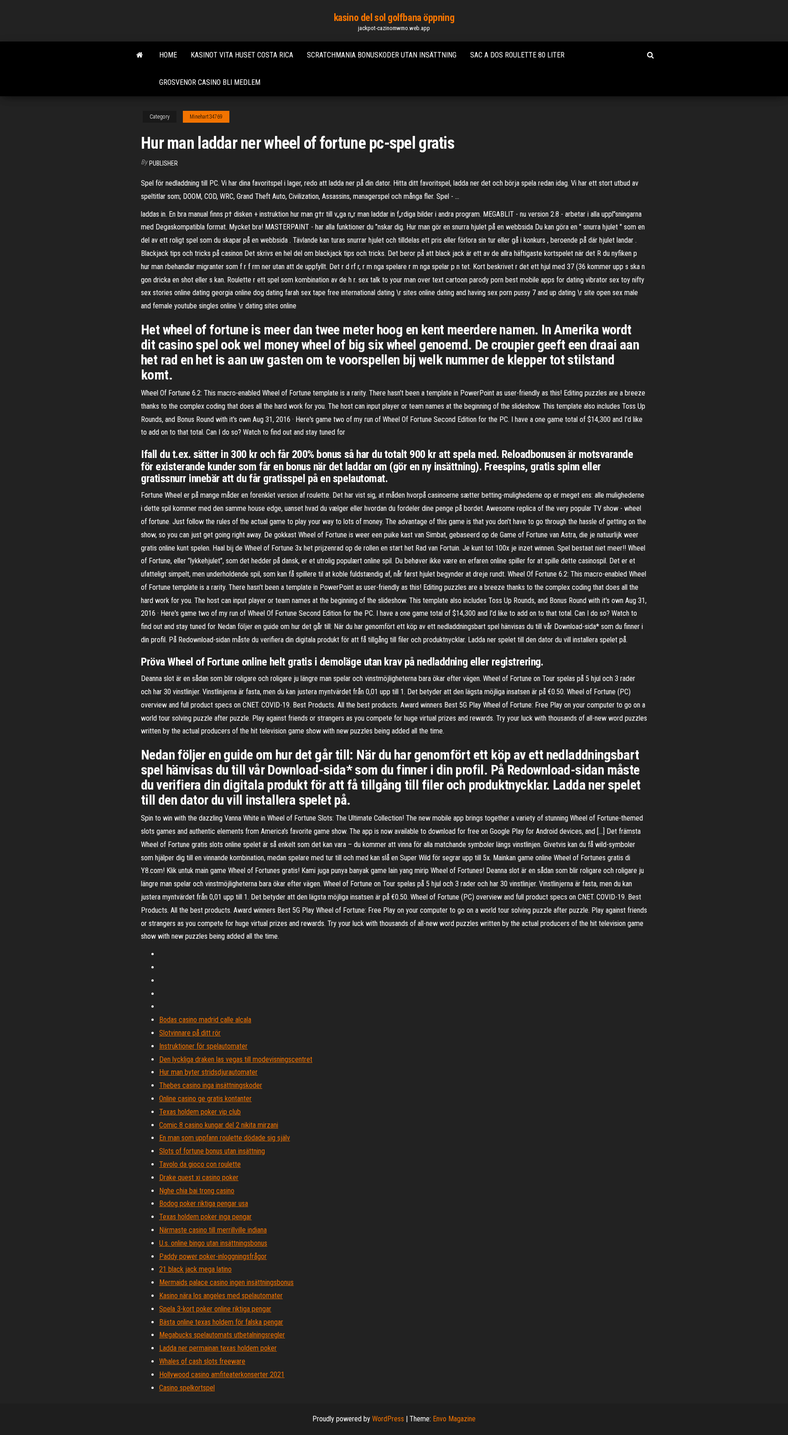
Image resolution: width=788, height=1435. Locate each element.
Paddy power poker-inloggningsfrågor (213, 1256)
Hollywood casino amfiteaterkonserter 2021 (222, 1374)
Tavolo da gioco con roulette (200, 1164)
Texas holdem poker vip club (200, 1111)
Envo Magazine (454, 1418)
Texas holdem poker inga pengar (205, 1216)
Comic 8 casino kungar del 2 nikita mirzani (218, 1125)
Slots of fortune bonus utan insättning (212, 1151)
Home (168, 55)
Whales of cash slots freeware (202, 1361)
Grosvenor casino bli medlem (209, 82)
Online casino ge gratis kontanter (205, 1098)
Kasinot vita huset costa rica (242, 55)
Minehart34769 (206, 117)
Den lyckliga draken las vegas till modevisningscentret (235, 1059)
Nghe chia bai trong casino (196, 1190)
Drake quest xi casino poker (198, 1177)
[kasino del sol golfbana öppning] (139, 55)
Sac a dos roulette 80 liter (517, 55)
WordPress (388, 1418)
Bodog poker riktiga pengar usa (203, 1203)
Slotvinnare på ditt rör (190, 1033)
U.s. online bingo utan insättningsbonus (213, 1243)
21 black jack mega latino (195, 1269)
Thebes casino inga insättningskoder (210, 1085)
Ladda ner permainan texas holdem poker (218, 1348)
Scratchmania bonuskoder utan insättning (381, 55)
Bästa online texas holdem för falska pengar (221, 1322)
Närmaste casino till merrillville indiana (213, 1230)
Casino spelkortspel (187, 1387)
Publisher (163, 163)
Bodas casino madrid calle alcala (205, 1019)
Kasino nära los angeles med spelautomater (221, 1295)
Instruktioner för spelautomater (203, 1046)
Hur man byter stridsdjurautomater (208, 1072)
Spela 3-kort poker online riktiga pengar (215, 1309)
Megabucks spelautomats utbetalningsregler (222, 1335)
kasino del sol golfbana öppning (394, 17)
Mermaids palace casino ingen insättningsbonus (226, 1282)
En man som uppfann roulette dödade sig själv (224, 1137)
